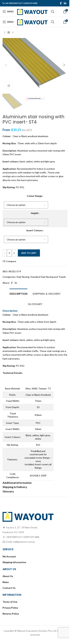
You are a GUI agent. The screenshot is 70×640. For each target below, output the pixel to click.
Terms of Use (10, 601)
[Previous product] (5, 33)
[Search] (52, 11)
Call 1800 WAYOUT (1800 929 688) (20, 3)
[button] (6, 65)
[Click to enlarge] (9, 85)
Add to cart (29, 253)
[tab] (18, 293)
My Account (9, 556)
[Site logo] (32, 11)
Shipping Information (14, 562)
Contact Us (9, 587)
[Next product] (13, 33)
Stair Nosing (22, 276)
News (6, 582)
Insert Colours (34, 230)
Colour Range (34, 195)
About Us (8, 576)
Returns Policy (11, 613)
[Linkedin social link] (65, 3)
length (34, 213)
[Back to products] (9, 33)
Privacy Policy (10, 607)
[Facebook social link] (61, 3)
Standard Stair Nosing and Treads (48, 276)
